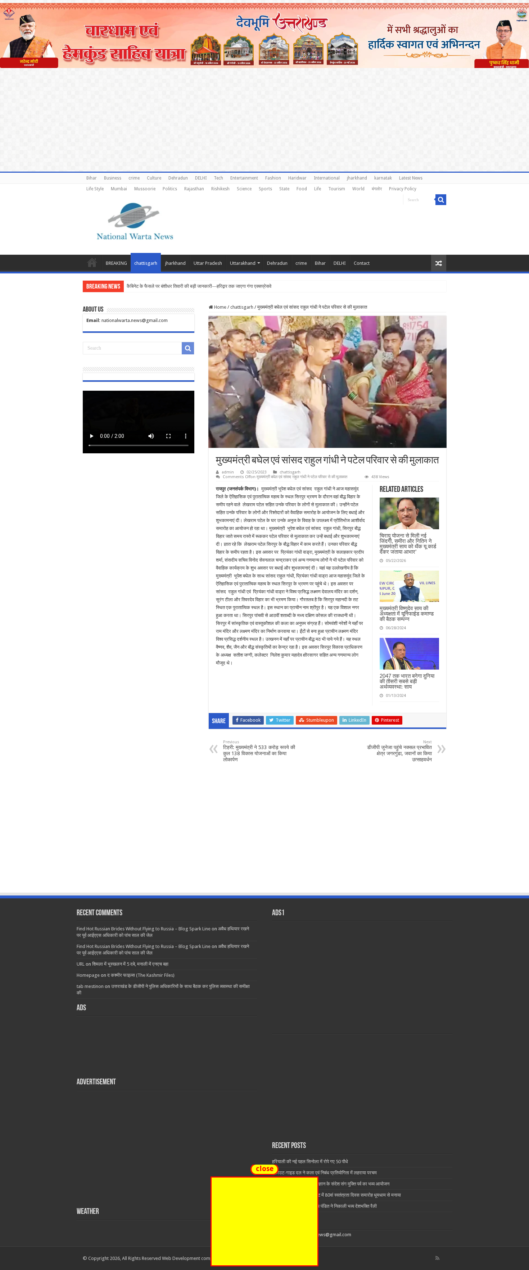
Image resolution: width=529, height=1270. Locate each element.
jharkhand (357, 178)
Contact (362, 263)
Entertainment (244, 178)
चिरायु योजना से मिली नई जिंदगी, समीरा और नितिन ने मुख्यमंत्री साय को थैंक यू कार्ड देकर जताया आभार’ (408, 543)
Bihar (91, 178)
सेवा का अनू (136, 286)
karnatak (383, 178)
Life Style (95, 188)
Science (244, 188)
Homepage (88, 975)
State (284, 188)
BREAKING (116, 263)
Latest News (410, 178)
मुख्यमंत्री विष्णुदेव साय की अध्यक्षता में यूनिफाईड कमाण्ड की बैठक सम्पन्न (407, 613)
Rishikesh (220, 188)
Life (317, 188)
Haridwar (297, 178)
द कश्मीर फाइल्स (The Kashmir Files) (141, 975)
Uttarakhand (243, 263)
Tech (218, 178)
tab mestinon (90, 986)
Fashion (273, 178)
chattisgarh (145, 263)
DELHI (201, 178)
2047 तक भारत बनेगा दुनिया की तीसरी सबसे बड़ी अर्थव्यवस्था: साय (407, 681)
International (327, 178)
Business (112, 178)
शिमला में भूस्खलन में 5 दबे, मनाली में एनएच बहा (130, 964)
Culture (154, 178)
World (358, 188)
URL (81, 964)
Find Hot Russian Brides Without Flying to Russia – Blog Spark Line (144, 928)
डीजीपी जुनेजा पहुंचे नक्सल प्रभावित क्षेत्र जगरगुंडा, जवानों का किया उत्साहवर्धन (399, 751)
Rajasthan (194, 188)
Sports (265, 188)
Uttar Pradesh (208, 263)
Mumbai (119, 188)
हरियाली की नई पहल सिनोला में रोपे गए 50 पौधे (310, 1161)
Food (302, 188)
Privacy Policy (402, 188)
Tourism (336, 188)
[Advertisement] (264, 838)
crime (134, 178)
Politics (170, 188)
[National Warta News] (135, 220)
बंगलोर (377, 188)
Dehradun (178, 178)
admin (228, 472)
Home (92, 262)
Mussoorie (144, 188)
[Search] (440, 199)
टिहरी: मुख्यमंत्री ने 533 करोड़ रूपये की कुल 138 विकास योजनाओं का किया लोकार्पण (259, 751)
